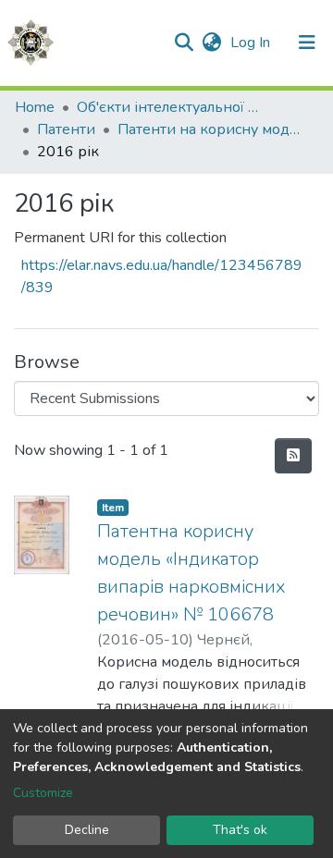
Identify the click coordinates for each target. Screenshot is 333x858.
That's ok (240, 830)
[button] (211, 42)
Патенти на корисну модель (209, 129)
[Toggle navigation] (307, 42)
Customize (43, 793)
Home (35, 107)
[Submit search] (183, 43)
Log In (252, 42)
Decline (87, 830)
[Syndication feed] (293, 455)
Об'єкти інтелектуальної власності (169, 107)
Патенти (66, 129)
